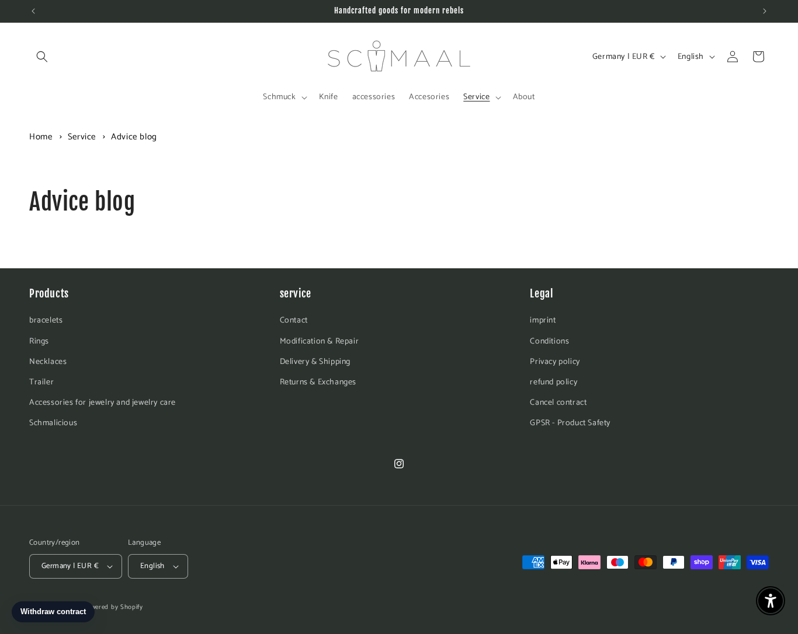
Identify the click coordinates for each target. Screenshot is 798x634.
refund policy (553, 382)
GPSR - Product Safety (570, 423)
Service (83, 136)
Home (40, 136)
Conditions (549, 341)
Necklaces (48, 362)
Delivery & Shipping (315, 362)
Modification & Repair (319, 341)
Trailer (41, 382)
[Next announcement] (765, 11)
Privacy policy (555, 362)
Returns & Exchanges (318, 382)
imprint (543, 320)
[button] (42, 56)
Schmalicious (53, 423)
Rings (39, 341)
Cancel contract (558, 402)
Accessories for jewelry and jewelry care (102, 402)
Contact (294, 320)
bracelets (46, 320)
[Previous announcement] (33, 11)
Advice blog (134, 136)
